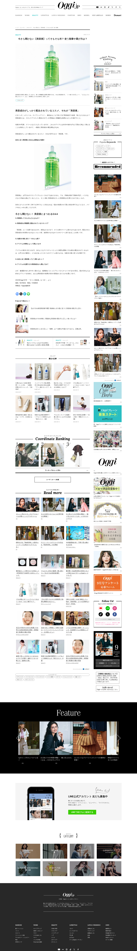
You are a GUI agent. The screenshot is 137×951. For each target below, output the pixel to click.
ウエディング (91, 930)
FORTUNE (71, 15)
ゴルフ (71, 928)
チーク (58, 677)
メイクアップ (53, 674)
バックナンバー (107, 666)
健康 (106, 151)
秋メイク (20, 679)
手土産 (71, 935)
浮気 (89, 937)
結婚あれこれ (91, 933)
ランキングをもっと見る (52, 470)
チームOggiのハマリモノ (76, 939)
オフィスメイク (30, 679)
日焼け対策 (54, 928)
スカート (17, 933)
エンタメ (72, 933)
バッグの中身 (36, 939)
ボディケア (111, 148)
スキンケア (29, 27)
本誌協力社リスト (110, 933)
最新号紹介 (108, 930)
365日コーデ (18, 942)
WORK (27, 15)
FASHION (18, 15)
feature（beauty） (102, 154)
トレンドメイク (68, 677)
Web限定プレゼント (111, 935)
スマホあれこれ (37, 935)
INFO (79, 15)
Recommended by (78, 669)
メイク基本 (50, 677)
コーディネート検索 (52, 479)
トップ (16, 27)
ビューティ (22, 27)
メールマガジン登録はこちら (107, 619)
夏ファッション (19, 928)
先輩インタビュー (38, 930)
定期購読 (101, 663)
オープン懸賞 (109, 939)
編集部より (108, 928)
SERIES (108, 15)
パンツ (17, 930)
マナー (35, 937)
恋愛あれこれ (91, 928)
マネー (35, 933)
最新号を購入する (107, 660)
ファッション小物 (20, 935)
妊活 (89, 935)
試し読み (113, 663)
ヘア (108, 146)
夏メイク (78, 677)
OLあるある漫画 (37, 942)
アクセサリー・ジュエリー (22, 937)
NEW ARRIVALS (97, 15)
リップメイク (40, 677)
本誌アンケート (110, 937)
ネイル (99, 151)
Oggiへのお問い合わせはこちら (107, 689)
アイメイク (20, 677)
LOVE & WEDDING (58, 15)
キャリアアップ (37, 928)
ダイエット (54, 942)
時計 (16, 939)
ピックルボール (74, 930)
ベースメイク (30, 677)
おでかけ (72, 937)
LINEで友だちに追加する (82, 812)
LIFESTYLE (45, 15)
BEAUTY (35, 15)
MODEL (86, 15)
